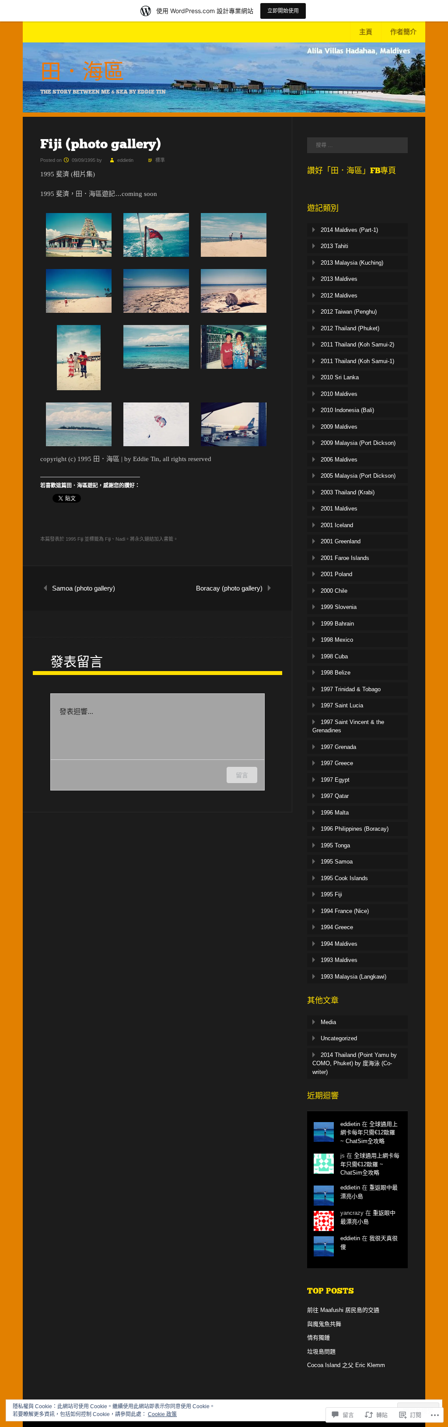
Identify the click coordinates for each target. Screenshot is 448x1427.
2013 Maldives (339, 279)
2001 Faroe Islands (345, 558)
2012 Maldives (339, 295)
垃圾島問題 (321, 1351)
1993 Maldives (339, 960)
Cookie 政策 (162, 1414)
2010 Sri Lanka (340, 377)
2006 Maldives (339, 459)
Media (328, 1022)
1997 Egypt (335, 779)
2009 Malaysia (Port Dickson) (358, 443)
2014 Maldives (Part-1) (349, 230)
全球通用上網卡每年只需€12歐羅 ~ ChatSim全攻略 (369, 1132)
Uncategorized (339, 1038)
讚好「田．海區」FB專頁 (351, 170)
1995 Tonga (335, 845)
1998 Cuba (334, 656)
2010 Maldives (339, 394)
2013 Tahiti (334, 246)
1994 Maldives (339, 944)
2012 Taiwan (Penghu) (349, 311)
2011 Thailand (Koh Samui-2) (357, 344)
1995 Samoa (337, 861)
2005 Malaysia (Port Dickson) (358, 475)
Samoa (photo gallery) (83, 588)
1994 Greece (337, 927)
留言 (242, 775)
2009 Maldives (339, 426)
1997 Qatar (335, 796)
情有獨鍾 (318, 1337)
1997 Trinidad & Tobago (351, 689)
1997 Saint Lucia (342, 705)
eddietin (125, 160)
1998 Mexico (337, 640)
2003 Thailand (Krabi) (347, 492)
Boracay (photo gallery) (229, 588)
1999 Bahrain (337, 623)
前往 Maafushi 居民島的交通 (343, 1310)
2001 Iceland (337, 525)
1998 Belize (335, 672)
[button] (79, 235)
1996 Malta (335, 812)
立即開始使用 (283, 10)
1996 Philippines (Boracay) (354, 828)
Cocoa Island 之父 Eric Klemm (346, 1365)
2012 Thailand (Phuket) (350, 328)
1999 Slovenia (339, 607)
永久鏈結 (144, 539)
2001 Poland (336, 574)
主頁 (365, 31)
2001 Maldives (339, 508)
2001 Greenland (340, 541)
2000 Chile (334, 591)
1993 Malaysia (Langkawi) (353, 976)
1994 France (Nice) (345, 911)
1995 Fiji (74, 539)
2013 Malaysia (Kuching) (352, 262)
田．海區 (82, 71)
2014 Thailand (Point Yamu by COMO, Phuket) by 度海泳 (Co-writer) (354, 1063)
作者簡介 (403, 31)
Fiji (108, 539)
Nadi (120, 539)
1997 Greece (337, 763)
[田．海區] (224, 110)
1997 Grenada (338, 747)
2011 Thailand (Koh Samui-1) (357, 361)
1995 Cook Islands (344, 878)
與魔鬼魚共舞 (324, 1324)
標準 (160, 160)
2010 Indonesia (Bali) (347, 410)
